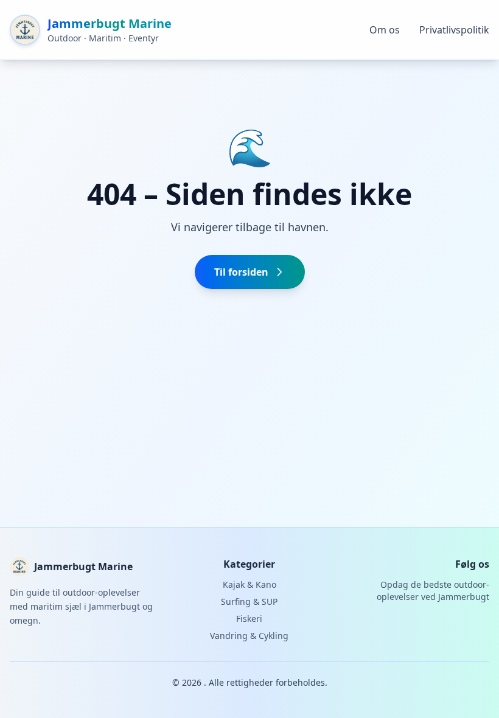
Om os (384, 30)
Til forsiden (241, 272)
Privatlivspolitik (454, 30)
